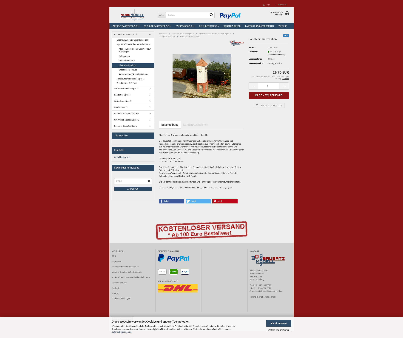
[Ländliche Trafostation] (202, 76)
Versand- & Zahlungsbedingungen (127, 272)
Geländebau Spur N (209, 26)
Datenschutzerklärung (121, 332)
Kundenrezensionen (195, 124)
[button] (253, 86)
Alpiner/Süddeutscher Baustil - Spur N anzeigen (135, 50)
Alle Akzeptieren (278, 323)
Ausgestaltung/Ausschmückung (133, 74)
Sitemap (115, 293)
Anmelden (133, 189)
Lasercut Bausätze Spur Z (125, 126)
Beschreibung (170, 124)
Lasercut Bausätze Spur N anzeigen (132, 40)
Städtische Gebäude (128, 70)
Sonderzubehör (232, 26)
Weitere (282, 26)
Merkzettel (282, 5)
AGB (114, 256)
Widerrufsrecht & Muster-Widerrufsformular (131, 277)
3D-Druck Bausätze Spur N (157, 26)
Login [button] (267, 5)
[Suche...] (212, 15)
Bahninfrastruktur (127, 60)
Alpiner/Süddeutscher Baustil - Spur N (133, 44)
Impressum (117, 261)
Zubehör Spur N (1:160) (127, 83)
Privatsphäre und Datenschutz (125, 266)
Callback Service (119, 283)
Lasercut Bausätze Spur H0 (259, 26)
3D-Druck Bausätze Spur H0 (126, 120)
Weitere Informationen (278, 330)
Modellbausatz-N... (122, 157)
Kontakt (115, 288)
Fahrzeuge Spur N (185, 26)
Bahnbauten (124, 56)
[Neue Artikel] (150, 136)
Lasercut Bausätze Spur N (125, 26)
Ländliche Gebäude (127, 65)
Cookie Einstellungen (121, 298)
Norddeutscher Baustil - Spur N (130, 79)
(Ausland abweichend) (276, 55)
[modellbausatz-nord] (132, 15)
